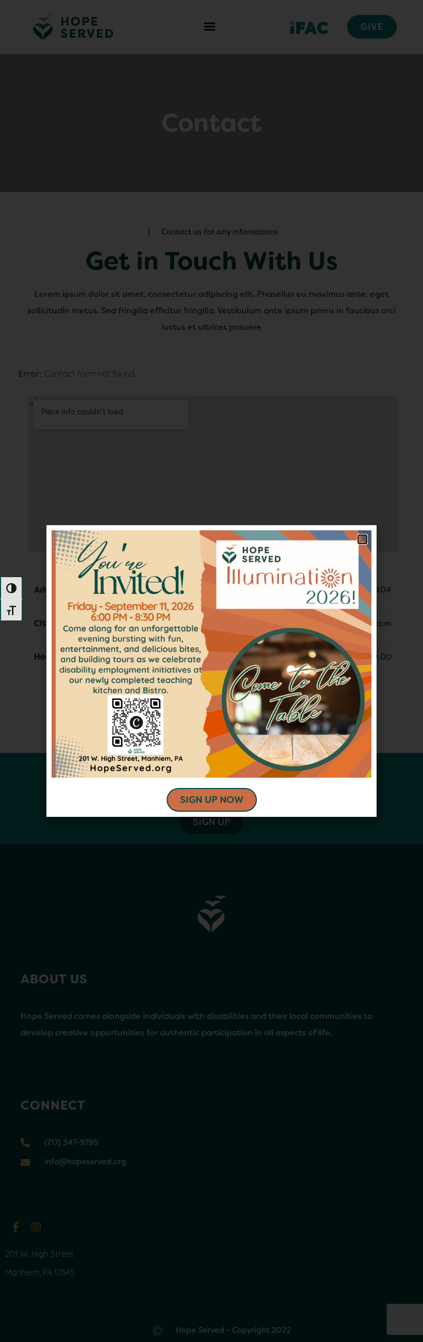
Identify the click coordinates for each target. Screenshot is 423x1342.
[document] (211, 671)
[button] (362, 539)
